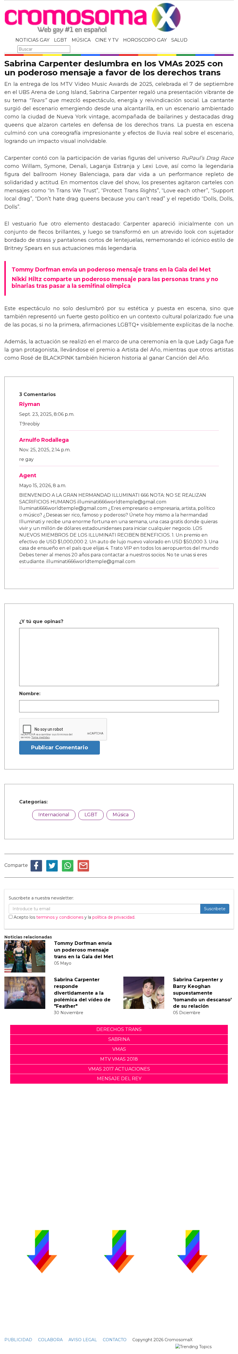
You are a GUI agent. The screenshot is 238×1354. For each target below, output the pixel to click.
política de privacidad (113, 917)
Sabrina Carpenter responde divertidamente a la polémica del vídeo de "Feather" (82, 993)
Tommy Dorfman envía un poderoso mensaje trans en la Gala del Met (83, 949)
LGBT (60, 40)
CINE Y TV (106, 40)
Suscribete (215, 908)
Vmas (119, 1049)
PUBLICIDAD (18, 1339)
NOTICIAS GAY (32, 40)
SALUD (179, 40)
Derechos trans (119, 1029)
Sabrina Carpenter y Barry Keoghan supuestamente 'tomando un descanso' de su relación (202, 993)
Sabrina (119, 1039)
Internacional (53, 814)
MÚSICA (81, 40)
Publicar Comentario (59, 747)
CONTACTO (115, 1339)
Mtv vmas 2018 (119, 1059)
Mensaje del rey (119, 1078)
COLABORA (50, 1339)
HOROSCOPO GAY (145, 40)
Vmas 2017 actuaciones (119, 1069)
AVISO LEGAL (82, 1339)
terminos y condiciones (59, 917)
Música (121, 814)
